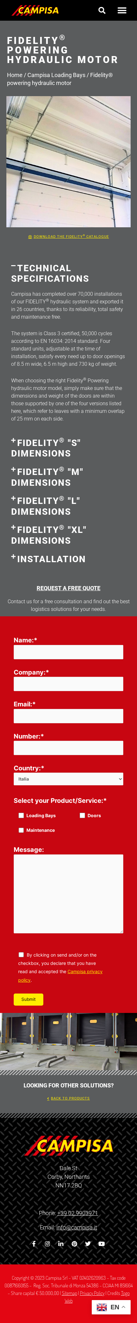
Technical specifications (50, 273)
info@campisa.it (76, 1227)
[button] (102, 10)
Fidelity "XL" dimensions (49, 535)
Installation (51, 559)
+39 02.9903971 (77, 1213)
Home (15, 75)
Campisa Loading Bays (56, 75)
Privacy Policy (92, 1293)
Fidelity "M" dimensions (47, 477)
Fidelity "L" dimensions (45, 506)
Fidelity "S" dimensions (46, 448)
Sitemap (69, 1293)
